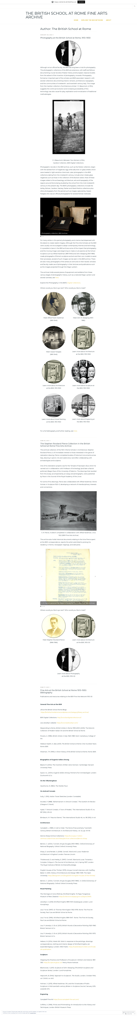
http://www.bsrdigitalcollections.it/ (69, 717)
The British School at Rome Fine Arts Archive (66, 15)
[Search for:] (134, 6)
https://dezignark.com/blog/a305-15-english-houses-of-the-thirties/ (71, 875)
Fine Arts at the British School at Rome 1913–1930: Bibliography (63, 691)
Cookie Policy (33, 1013)
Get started (81, 2)
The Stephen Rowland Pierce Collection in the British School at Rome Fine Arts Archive (65, 444)
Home (76, 20)
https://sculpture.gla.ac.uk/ (53, 962)
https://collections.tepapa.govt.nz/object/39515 (75, 896)
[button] (95, 216)
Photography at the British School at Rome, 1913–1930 (65, 38)
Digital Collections (73, 283)
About (108, 20)
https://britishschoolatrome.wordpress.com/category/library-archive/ (65, 712)
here (57, 277)
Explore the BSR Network (92, 20)
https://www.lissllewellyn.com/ (67, 723)
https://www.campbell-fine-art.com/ (66, 999)
